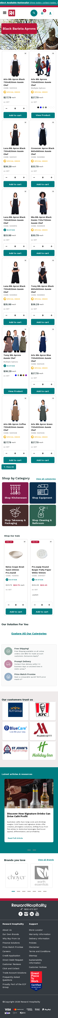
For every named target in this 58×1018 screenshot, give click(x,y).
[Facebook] (20, 914)
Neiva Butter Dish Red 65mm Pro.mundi (40, 570)
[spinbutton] (15, 108)
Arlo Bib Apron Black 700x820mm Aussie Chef (14, 82)
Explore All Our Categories (29, 633)
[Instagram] (26, 914)
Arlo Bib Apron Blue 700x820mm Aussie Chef (41, 358)
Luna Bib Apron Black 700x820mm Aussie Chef (14, 289)
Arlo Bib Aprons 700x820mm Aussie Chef (41, 82)
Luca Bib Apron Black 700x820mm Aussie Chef (14, 151)
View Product (43, 115)
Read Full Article (15, 838)
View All (10, 467)
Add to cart (15, 115)
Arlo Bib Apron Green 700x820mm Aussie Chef (41, 427)
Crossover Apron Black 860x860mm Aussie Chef (42, 151)
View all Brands (46, 860)
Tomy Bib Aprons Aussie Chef (12, 356)
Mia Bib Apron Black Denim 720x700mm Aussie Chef (41, 220)
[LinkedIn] (32, 914)
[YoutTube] (37, 914)
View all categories (46, 479)
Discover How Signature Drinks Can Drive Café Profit (28, 815)
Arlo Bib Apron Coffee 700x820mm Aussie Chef (15, 427)
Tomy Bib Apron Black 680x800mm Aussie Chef (42, 289)
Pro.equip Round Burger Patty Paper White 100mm (15, 570)
